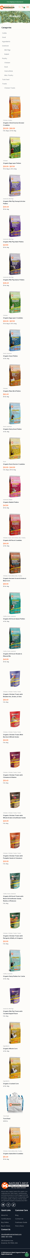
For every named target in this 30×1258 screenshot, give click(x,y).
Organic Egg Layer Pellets (12, 163)
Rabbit (6, 54)
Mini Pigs (7, 50)
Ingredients (6, 42)
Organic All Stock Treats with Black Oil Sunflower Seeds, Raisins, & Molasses (13, 899)
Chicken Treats (9, 88)
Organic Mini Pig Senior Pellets (13, 280)
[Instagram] (8, 1205)
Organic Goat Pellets (10, 356)
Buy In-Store (5, 1226)
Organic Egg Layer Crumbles (13, 318)
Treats (4, 84)
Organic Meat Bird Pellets (12, 391)
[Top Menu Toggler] (27, 7)
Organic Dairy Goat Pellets (12, 429)
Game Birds (8, 71)
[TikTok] (14, 1205)
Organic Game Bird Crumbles (13, 1153)
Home (9, 12)
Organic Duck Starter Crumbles (14, 464)
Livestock (5, 46)
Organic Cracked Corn (11, 1083)
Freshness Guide (21, 1222)
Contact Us (19, 1219)
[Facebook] (3, 1205)
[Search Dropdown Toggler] (19, 7)
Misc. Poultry (8, 75)
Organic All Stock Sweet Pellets (14, 619)
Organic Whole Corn (10, 1048)
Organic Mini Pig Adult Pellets (13, 242)
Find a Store (19, 1226)
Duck (6, 67)
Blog (16, 1215)
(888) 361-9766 (6, 1237)
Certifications (6, 1219)
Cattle (4, 33)
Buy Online (5, 1222)
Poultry (4, 58)
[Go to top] (27, 1255)
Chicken (7, 63)
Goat (4, 37)
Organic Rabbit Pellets (11, 502)
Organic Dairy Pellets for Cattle (14, 976)
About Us (4, 1215)
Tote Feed (5, 80)
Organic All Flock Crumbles (12, 540)
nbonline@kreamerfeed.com (11, 1234)
